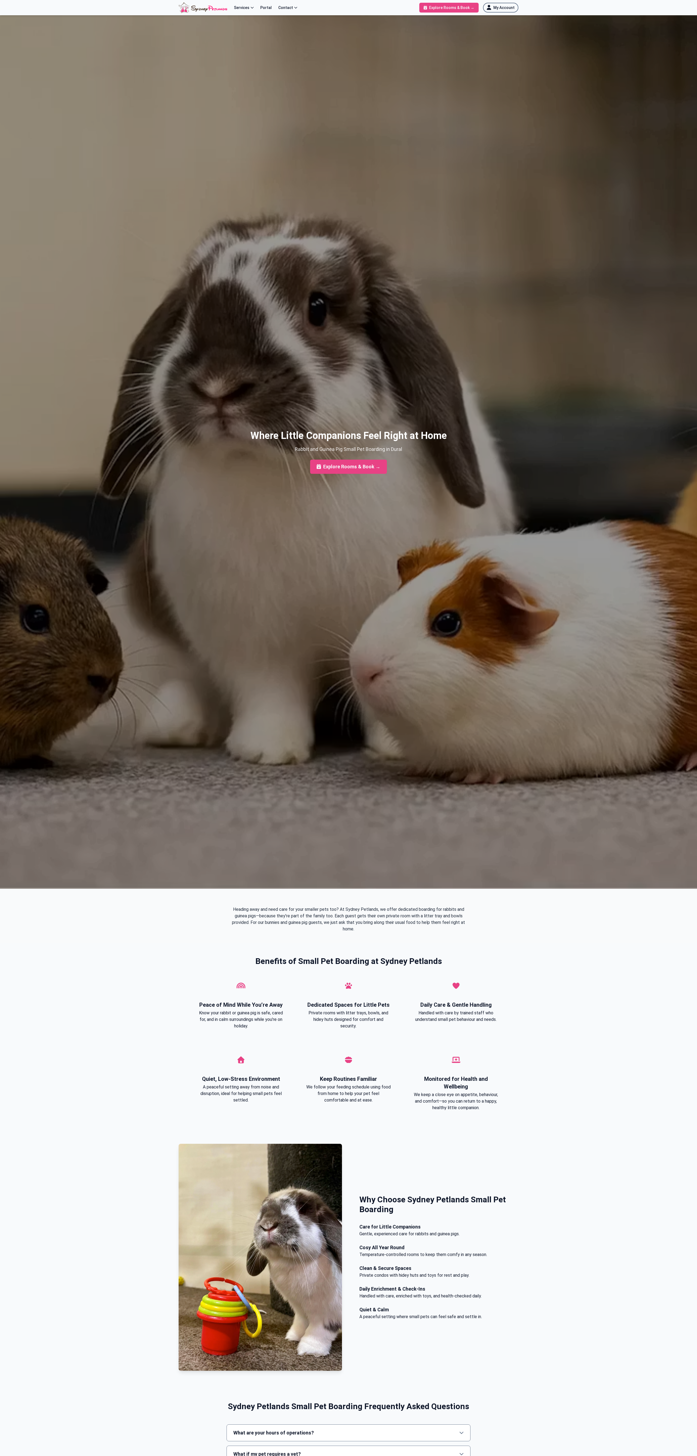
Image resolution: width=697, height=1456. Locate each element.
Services (241, 7)
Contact (285, 7)
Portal (266, 7)
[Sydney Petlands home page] (203, 7)
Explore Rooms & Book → (351, 466)
